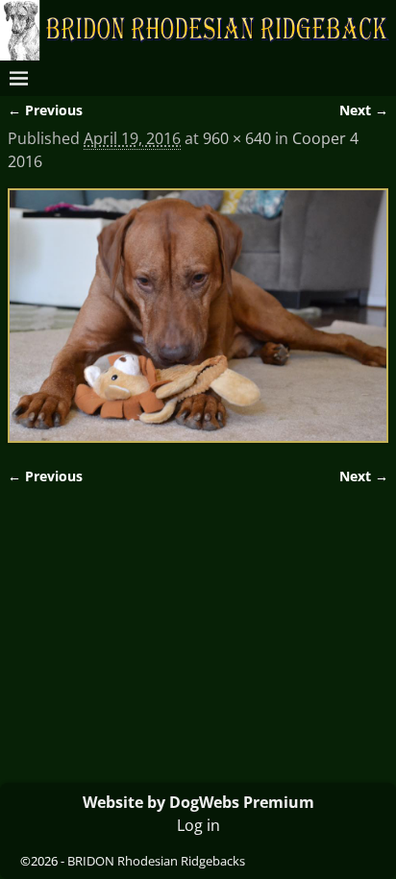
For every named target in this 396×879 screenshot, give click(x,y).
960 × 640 (237, 138)
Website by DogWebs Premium (198, 802)
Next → (363, 110)
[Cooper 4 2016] (198, 315)
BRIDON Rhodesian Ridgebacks (156, 860)
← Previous (45, 110)
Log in (198, 825)
